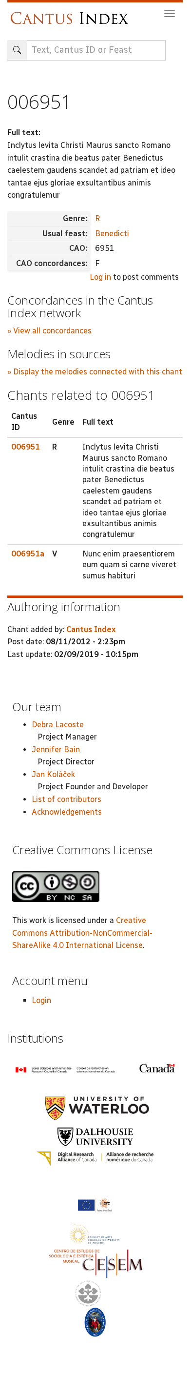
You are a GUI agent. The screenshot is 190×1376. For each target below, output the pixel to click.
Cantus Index (90, 629)
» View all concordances (49, 330)
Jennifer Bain (56, 749)
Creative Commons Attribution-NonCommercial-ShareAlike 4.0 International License (82, 933)
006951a (27, 553)
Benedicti (112, 233)
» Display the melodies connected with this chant (94, 371)
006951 (25, 447)
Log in (100, 277)
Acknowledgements (67, 812)
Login (41, 1000)
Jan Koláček (53, 774)
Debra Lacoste (58, 724)
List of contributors (66, 799)
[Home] (71, 13)
